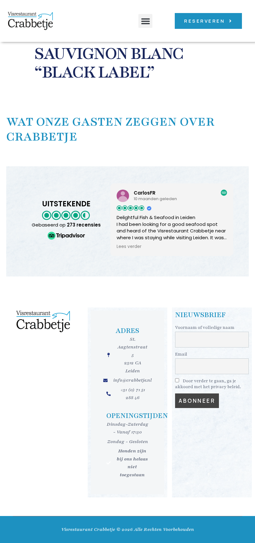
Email (181, 354)
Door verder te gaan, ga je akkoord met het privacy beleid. (208, 384)
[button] (145, 21)
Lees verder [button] (129, 246)
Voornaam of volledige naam (204, 327)
